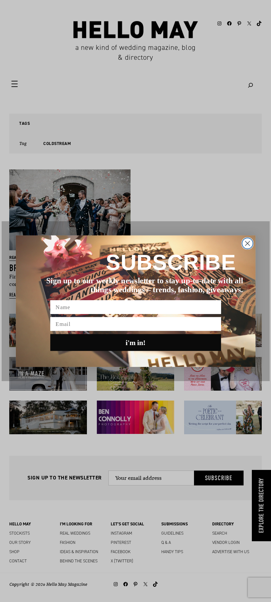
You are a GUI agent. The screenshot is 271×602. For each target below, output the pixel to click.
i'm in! (136, 342)
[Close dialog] (247, 243)
